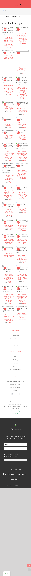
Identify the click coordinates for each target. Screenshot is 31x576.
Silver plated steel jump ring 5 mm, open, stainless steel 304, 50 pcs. (22, 277)
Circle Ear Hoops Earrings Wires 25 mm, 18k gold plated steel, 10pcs (9, 155)
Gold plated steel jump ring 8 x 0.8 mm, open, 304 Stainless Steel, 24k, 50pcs (22, 155)
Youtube (15, 479)
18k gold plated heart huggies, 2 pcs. (9, 108)
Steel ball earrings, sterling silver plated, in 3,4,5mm (9, 212)
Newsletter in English (12, 456)
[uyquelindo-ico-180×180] (4, 10)
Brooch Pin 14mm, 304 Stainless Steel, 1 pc (22, 70)
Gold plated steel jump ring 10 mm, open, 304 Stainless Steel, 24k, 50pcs (9, 194)
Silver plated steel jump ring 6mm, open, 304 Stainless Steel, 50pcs (9, 318)
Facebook (8, 474)
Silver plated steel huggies (8, 136)
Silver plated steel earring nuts (22, 124)
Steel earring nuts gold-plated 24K (22, 209)
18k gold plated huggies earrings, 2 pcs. (9, 255)
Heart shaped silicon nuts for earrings (9, 124)
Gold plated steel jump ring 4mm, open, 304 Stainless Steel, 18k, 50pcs (22, 298)
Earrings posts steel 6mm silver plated (9, 226)
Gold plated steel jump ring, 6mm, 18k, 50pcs (22, 315)
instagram (15, 469)
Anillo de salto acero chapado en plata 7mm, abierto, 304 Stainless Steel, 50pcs (9, 89)
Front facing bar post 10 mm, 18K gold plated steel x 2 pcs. (9, 178)
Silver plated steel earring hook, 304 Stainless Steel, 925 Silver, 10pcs (9, 277)
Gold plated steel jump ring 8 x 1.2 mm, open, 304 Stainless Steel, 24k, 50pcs (22, 173)
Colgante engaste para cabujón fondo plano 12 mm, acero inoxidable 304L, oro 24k (8, 41)
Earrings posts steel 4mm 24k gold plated (22, 240)
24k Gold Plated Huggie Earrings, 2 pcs (9, 57)
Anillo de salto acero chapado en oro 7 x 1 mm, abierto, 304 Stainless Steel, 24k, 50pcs (22, 38)
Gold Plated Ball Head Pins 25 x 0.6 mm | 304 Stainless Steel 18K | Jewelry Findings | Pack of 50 (22, 92)
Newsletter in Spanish (12, 455)
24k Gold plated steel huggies (22, 137)
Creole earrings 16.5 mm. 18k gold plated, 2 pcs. (22, 111)
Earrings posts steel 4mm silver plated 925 (22, 227)
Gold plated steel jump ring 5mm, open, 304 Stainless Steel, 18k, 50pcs (9, 298)
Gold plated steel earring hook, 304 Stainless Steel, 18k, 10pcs (22, 258)
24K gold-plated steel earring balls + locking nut (22, 195)
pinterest (21, 474)
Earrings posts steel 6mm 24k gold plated (9, 240)
